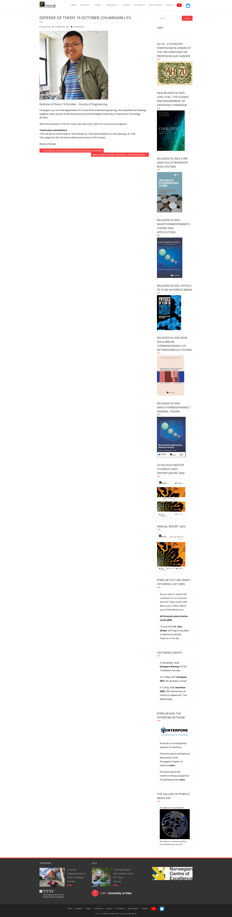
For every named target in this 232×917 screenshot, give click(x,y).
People (98, 5)
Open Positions (155, 5)
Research (84, 5)
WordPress (132, 914)
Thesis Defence (79, 27)
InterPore (176, 747)
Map (115, 885)
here (172, 765)
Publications (112, 5)
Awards (126, 5)
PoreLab (47, 27)
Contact (169, 5)
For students (139, 5)
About (73, 5)
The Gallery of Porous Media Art (172, 808)
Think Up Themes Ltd (111, 914)
